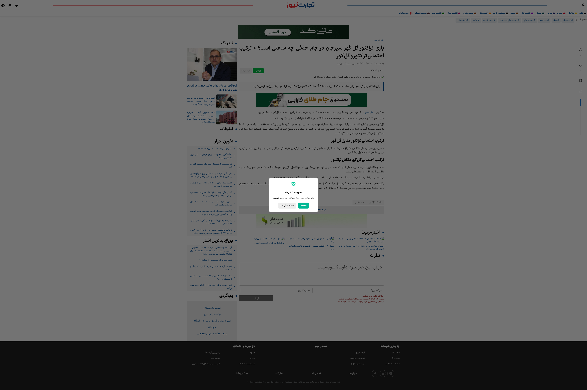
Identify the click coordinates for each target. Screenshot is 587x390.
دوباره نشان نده (287, 205)
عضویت (304, 205)
